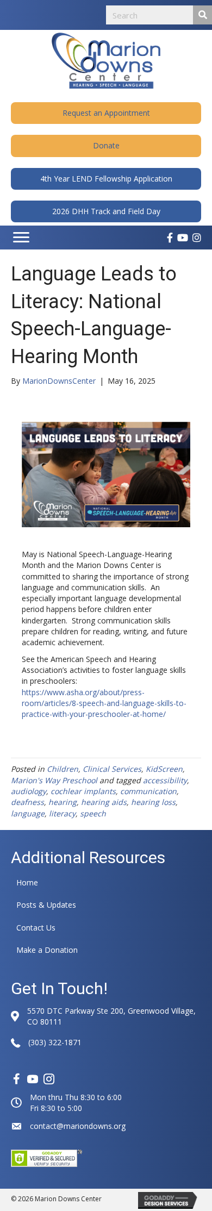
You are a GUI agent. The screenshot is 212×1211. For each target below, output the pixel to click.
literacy (62, 813)
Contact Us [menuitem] (35, 927)
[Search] (202, 14)
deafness (27, 802)
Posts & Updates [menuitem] (46, 905)
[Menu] (21, 237)
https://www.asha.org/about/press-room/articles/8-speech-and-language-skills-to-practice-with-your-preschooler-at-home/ (104, 703)
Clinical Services (112, 769)
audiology (28, 791)
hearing (62, 802)
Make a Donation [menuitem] (47, 950)
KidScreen (164, 769)
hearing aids (104, 802)
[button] (106, 113)
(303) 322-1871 (55, 1042)
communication (148, 791)
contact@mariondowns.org (78, 1126)
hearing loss (153, 802)
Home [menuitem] (27, 882)
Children (62, 769)
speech (93, 813)
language (28, 813)
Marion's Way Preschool (54, 780)
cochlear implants (83, 791)
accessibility (165, 780)
